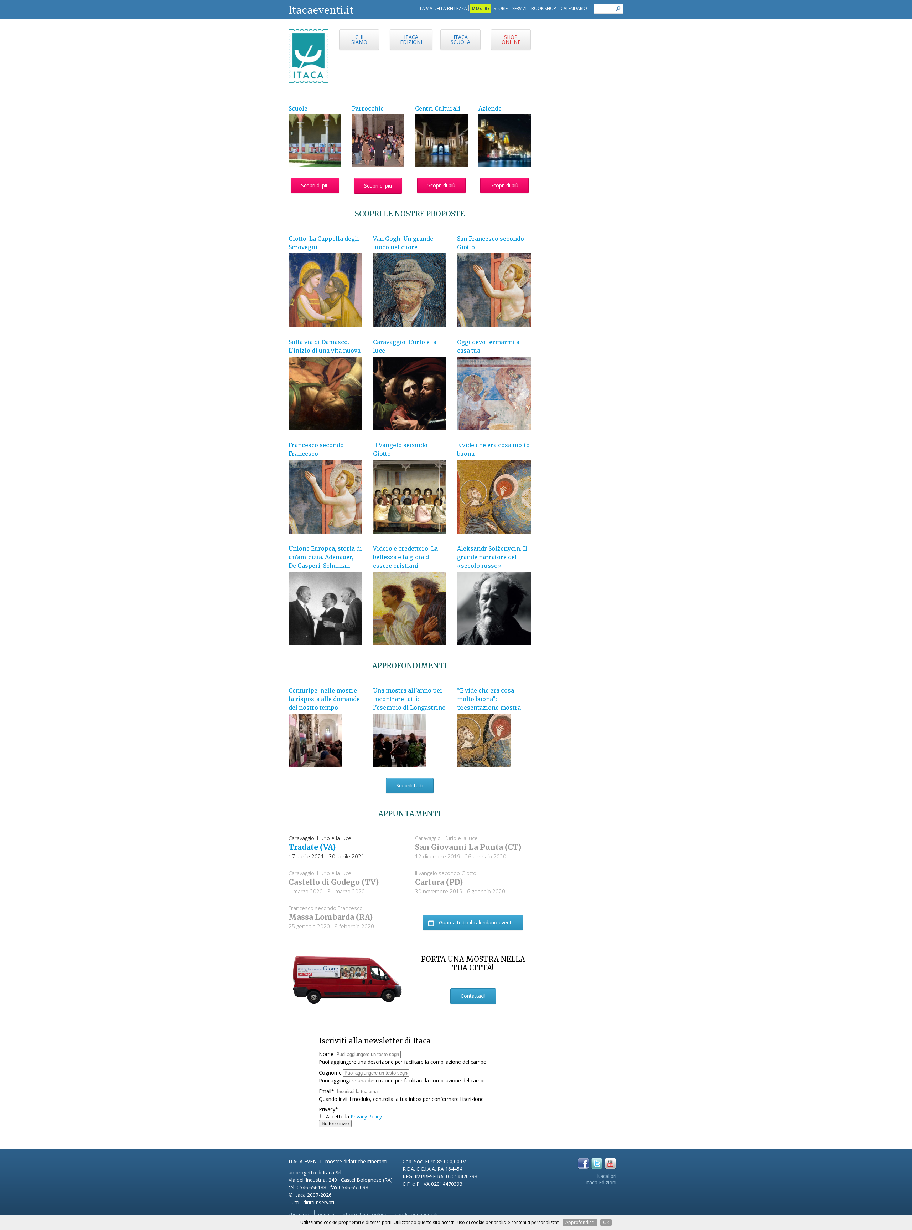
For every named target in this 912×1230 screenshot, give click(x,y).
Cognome (330, 1072)
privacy (326, 1214)
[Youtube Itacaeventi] (610, 1163)
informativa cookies (364, 1214)
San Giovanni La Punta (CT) (468, 847)
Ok (606, 1222)
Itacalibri (606, 1176)
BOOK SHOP (543, 8)
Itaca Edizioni (601, 1182)
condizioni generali (416, 1214)
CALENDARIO (574, 8)
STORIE (501, 8)
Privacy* (328, 1109)
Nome (326, 1054)
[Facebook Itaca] (583, 1163)
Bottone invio (335, 1123)
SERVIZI (519, 8)
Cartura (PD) (439, 882)
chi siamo (300, 1214)
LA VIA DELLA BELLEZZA (443, 8)
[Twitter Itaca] (597, 1163)
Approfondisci (580, 1222)
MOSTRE (481, 8)
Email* (326, 1091)
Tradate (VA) (312, 847)
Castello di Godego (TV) (334, 882)
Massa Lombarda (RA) (331, 917)
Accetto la (338, 1116)
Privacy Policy (366, 1116)
